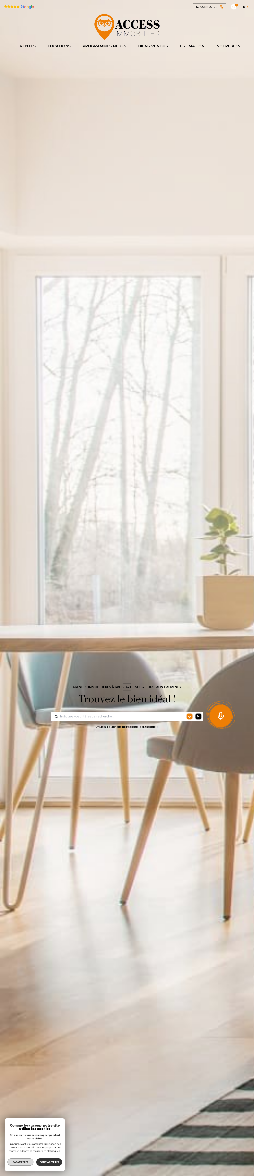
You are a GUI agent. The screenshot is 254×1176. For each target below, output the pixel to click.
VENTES (28, 46)
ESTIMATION (192, 46)
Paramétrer (20, 1162)
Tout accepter (49, 1162)
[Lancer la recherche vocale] (221, 715)
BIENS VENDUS (153, 46)
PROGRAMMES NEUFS (104, 46)
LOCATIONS (59, 46)
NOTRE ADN (228, 46)
